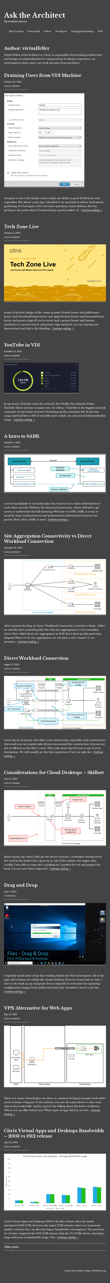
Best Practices (16, 31)
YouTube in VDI (22, 345)
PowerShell (34, 31)
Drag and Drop (21, 885)
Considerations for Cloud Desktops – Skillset (54, 772)
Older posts (11, 1247)
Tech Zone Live (21, 226)
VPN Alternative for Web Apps (38, 1008)
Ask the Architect (34, 15)
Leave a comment (12, 86)
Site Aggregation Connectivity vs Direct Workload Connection (47, 539)
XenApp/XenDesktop (82, 31)
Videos (47, 31)
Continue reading (91, 210)
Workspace (61, 31)
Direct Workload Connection (36, 658)
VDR (100, 31)
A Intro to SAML (22, 436)
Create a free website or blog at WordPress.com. (85, 1270)
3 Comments (9, 895)
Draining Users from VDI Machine (42, 75)
